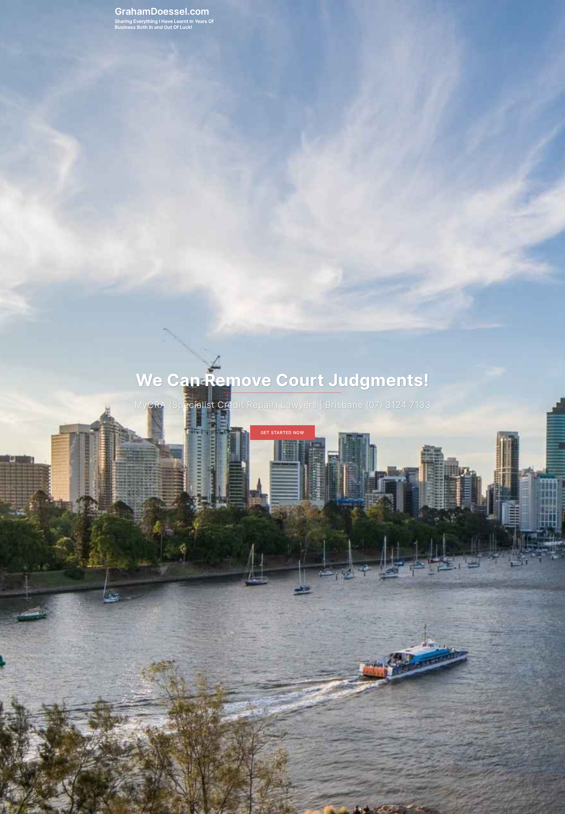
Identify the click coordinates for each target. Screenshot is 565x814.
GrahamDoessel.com (162, 11)
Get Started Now (282, 432)
